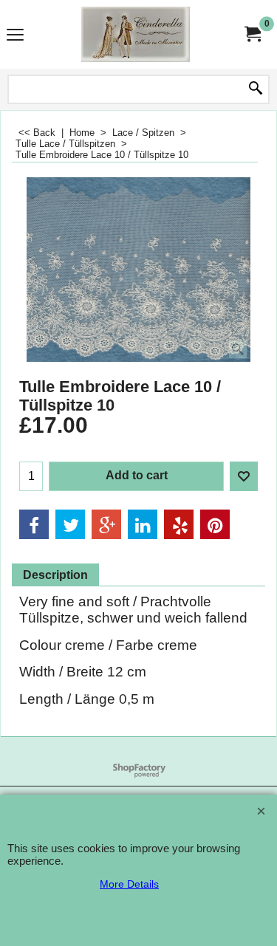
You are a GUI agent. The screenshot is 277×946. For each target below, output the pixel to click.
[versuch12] (136, 34)
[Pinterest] (215, 524)
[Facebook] (34, 524)
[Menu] (15, 36)
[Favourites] (244, 476)
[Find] (255, 89)
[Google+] (106, 524)
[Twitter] (70, 524)
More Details (129, 884)
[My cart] (252, 34)
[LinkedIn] (142, 524)
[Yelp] (179, 524)
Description (55, 575)
